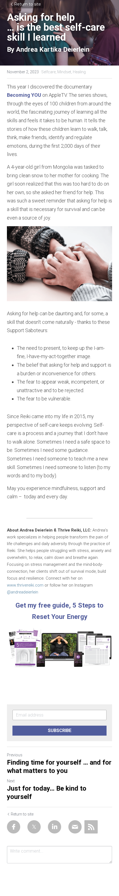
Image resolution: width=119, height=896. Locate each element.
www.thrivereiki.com (25, 585)
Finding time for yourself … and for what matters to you (59, 767)
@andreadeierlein (22, 592)
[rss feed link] (91, 827)
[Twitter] (34, 827)
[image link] (59, 647)
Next (11, 781)
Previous (14, 755)
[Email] (75, 827)
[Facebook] (13, 827)
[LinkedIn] (54, 827)
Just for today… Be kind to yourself (46, 793)
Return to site (27, 4)
